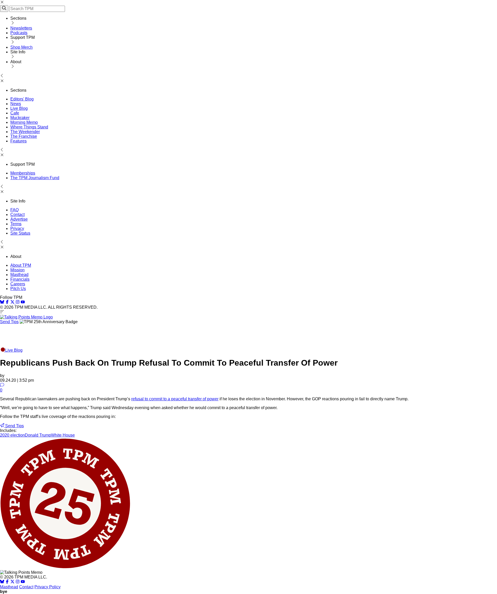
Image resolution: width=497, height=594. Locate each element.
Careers (17, 284)
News (15, 104)
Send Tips (9, 322)
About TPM (20, 265)
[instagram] (18, 302)
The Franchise (23, 136)
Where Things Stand (29, 127)
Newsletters (21, 28)
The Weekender (25, 131)
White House (63, 435)
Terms (15, 224)
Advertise (19, 219)
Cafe (14, 113)
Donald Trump (38, 435)
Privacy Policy (47, 587)
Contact (17, 214)
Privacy (17, 228)
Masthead (19, 274)
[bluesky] (2, 302)
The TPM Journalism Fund (34, 178)
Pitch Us (18, 288)
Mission (17, 270)
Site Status (20, 233)
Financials (20, 279)
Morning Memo (24, 122)
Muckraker (20, 117)
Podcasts (18, 33)
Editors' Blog (22, 99)
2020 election (12, 435)
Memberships (22, 173)
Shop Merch (21, 47)
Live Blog (19, 108)
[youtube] (23, 302)
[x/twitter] (13, 302)
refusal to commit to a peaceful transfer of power (174, 399)
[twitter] (12, 582)
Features (18, 141)
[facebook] (7, 302)
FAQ (14, 210)
